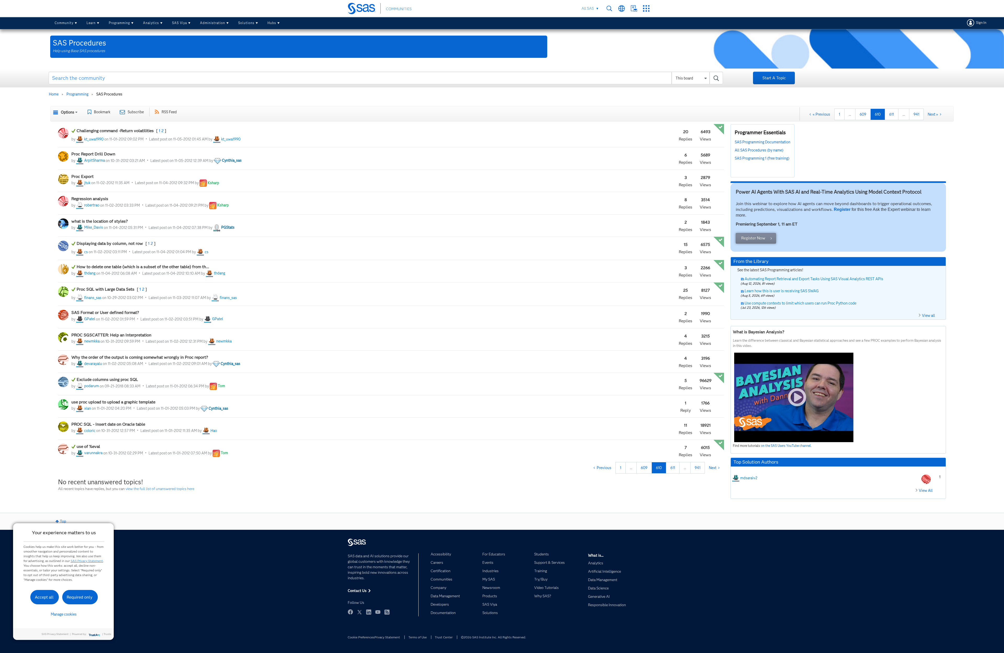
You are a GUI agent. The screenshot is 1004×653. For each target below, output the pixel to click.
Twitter (359, 612)
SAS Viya (179, 23)
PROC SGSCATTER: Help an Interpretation (111, 335)
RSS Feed (169, 112)
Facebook (350, 612)
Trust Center (444, 637)
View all (928, 315)
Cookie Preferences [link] (361, 637)
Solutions (246, 23)
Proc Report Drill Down (93, 153)
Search (609, 8)
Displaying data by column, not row (110, 243)
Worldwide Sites (621, 8)
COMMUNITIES (399, 9)
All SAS (587, 8)
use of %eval (88, 446)
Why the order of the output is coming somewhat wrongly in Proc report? (139, 357)
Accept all (44, 597)
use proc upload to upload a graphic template (113, 401)
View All (926, 490)
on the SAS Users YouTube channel (786, 446)
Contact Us (634, 8)
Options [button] (67, 112)
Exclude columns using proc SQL (107, 379)
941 (916, 114)
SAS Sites (646, 8)
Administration (212, 23)
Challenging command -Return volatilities (116, 130)
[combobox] (386, 78)
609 (863, 114)
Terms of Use (417, 637)
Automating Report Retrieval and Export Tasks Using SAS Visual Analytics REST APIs (814, 279)
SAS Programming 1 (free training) (762, 158)
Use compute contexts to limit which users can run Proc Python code (800, 303)
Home (54, 94)
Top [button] (63, 521)
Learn (91, 23)
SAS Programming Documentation (762, 142)
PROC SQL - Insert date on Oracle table (108, 424)
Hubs (271, 23)
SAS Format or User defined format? (105, 312)
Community (64, 23)
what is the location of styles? (99, 221)
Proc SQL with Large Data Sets (106, 289)
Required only (80, 597)
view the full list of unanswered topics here (160, 488)
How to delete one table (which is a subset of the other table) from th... (143, 266)
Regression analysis (89, 198)
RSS (387, 612)
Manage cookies (64, 614)
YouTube (377, 612)
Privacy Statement (387, 637)
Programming (119, 23)
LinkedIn (368, 612)
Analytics (151, 23)
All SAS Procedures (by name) (759, 150)
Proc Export (83, 176)
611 (891, 114)
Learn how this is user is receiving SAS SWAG (782, 291)
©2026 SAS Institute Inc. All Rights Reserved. (493, 637)
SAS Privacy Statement (87, 561)
